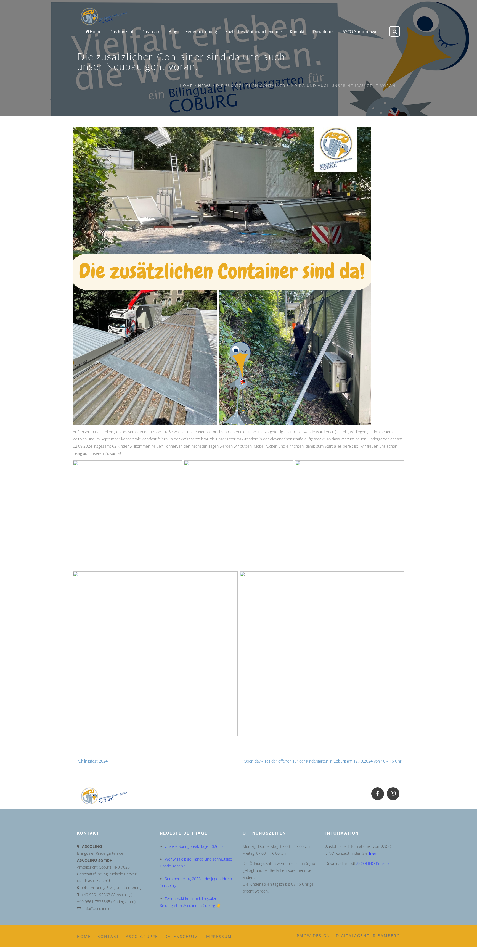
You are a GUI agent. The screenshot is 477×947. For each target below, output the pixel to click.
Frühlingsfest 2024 (92, 761)
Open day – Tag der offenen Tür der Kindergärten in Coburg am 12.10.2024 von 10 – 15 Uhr (322, 761)
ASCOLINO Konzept (373, 863)
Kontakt (108, 936)
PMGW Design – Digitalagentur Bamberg (348, 935)
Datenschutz (181, 936)
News (204, 85)
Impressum (218, 936)
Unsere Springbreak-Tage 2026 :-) (194, 846)
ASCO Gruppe (142, 936)
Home (186, 85)
